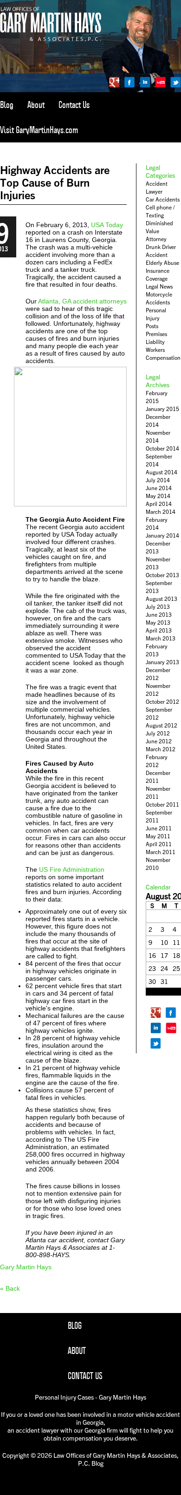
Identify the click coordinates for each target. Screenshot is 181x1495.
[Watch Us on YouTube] (160, 82)
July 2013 (158, 606)
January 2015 (162, 408)
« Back (10, 1288)
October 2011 (162, 804)
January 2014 (162, 535)
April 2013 (159, 630)
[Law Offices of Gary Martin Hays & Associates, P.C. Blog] (50, 39)
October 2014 (162, 448)
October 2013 (162, 575)
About (36, 104)
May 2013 (158, 622)
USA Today (107, 225)
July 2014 (158, 480)
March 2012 (160, 749)
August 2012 (161, 725)
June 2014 (159, 488)
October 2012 (162, 701)
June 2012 (159, 741)
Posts (152, 326)
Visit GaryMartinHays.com (39, 129)
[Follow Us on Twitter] (175, 82)
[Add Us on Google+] (114, 82)
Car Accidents (163, 199)
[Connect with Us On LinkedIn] (145, 82)
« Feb (153, 992)
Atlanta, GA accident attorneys (82, 301)
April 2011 (159, 844)
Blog (6, 104)
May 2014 (158, 495)
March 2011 (160, 852)
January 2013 (162, 662)
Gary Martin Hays (26, 1267)
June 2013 (159, 614)
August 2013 (161, 598)
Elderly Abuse (162, 262)
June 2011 (159, 828)
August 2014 (161, 472)
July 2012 (158, 733)
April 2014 (159, 503)
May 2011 (158, 836)
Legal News (159, 286)
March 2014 (160, 511)
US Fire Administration (71, 869)
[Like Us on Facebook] (129, 82)
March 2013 (160, 638)
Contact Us (74, 104)
